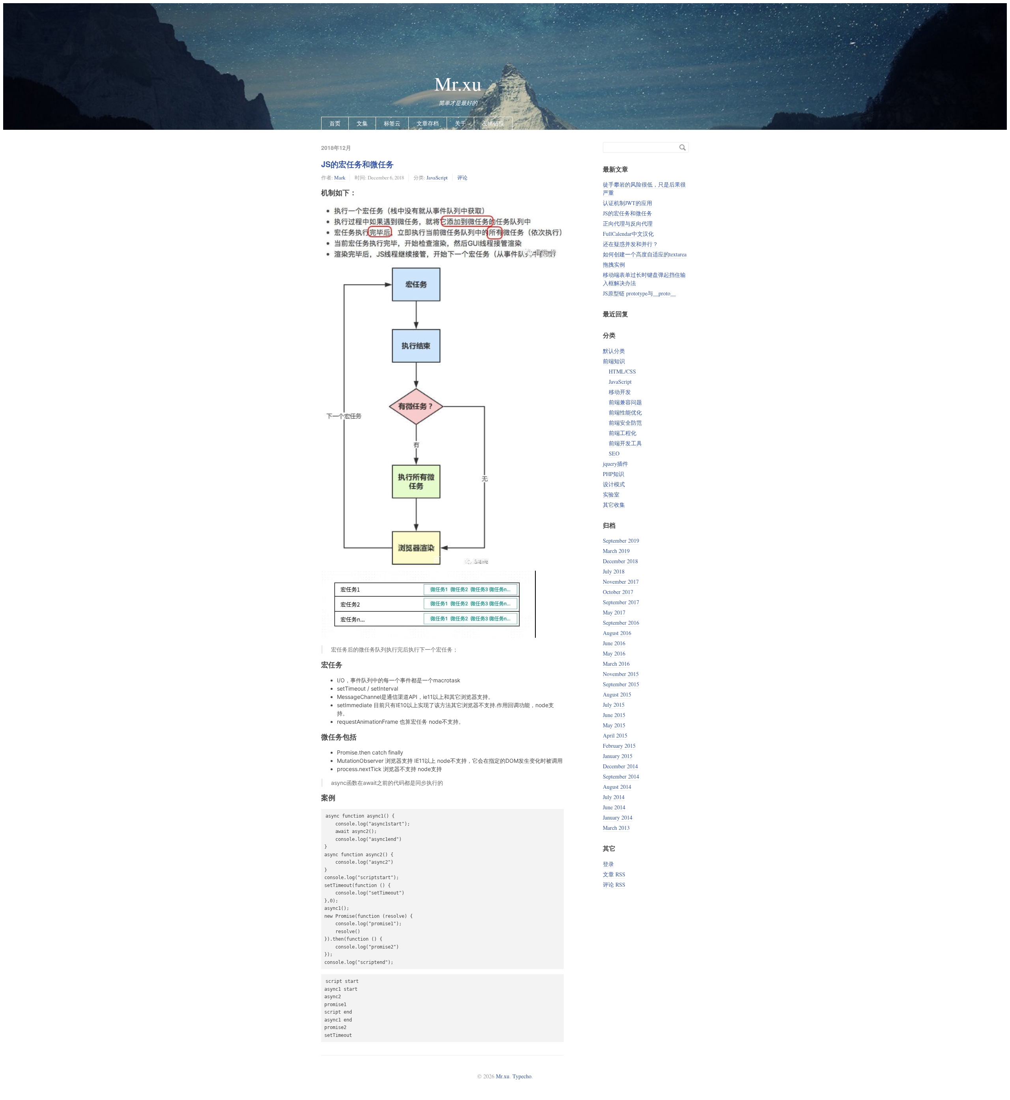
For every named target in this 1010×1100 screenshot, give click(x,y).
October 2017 (618, 592)
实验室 (611, 494)
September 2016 (621, 622)
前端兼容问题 (625, 402)
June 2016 (614, 643)
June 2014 (614, 807)
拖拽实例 (614, 264)
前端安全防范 (625, 422)
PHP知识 (613, 474)
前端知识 (614, 361)
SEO (614, 453)
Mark (339, 177)
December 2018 (620, 561)
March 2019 (616, 551)
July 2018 (614, 571)
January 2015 (617, 756)
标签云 (392, 123)
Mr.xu (458, 83)
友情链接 (493, 123)
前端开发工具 (625, 443)
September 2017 (621, 602)
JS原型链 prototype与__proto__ (639, 293)
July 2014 (614, 797)
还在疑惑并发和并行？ (630, 244)
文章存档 (428, 123)
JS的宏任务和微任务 (357, 164)
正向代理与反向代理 (628, 223)
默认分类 (614, 351)
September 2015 (621, 684)
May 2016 (614, 653)
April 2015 (615, 735)
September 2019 (621, 540)
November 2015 (621, 674)
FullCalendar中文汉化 (628, 233)
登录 (608, 864)
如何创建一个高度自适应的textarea (644, 254)
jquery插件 (615, 463)
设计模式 (614, 484)
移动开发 (620, 392)
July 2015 (614, 704)
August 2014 (617, 786)
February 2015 (619, 745)
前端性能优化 (625, 412)
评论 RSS (614, 884)
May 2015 (614, 725)
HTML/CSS (622, 371)
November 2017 (621, 581)
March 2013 (616, 827)
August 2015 (617, 694)
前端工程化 (622, 433)
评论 (462, 177)
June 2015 (614, 715)
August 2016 (617, 633)
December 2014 (620, 766)
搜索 (682, 147)
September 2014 (621, 776)
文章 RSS (614, 874)
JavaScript (437, 177)
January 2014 (617, 817)
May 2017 (614, 612)
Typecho (521, 1076)
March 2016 (616, 663)
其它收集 (614, 504)
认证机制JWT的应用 (627, 203)
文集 (362, 123)
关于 (460, 123)
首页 (334, 123)
